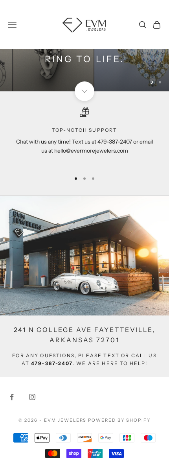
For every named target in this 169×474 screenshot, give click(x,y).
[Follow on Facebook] (12, 397)
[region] (84, 136)
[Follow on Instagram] (32, 397)
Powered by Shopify (119, 420)
